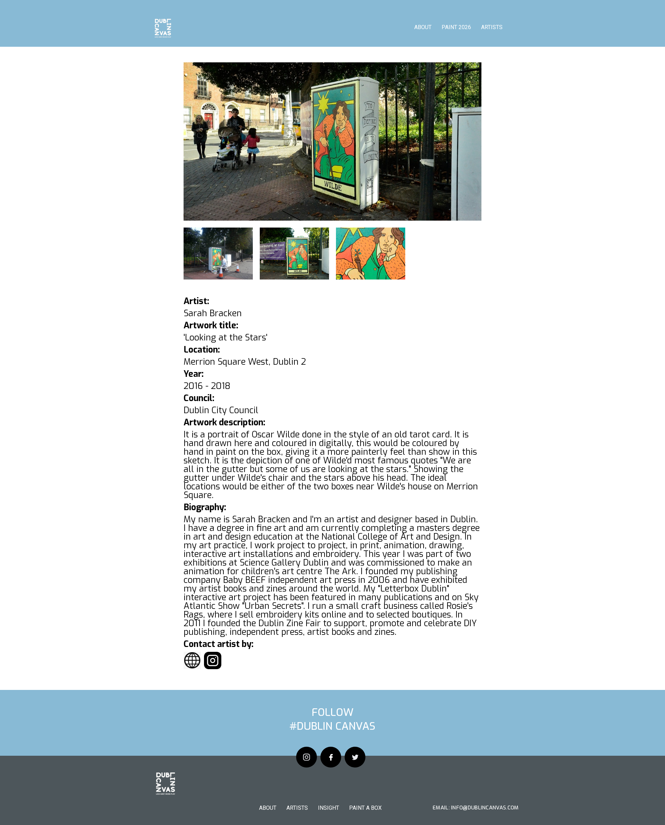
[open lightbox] (332, 141)
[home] (162, 29)
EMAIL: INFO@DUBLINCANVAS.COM (475, 807)
